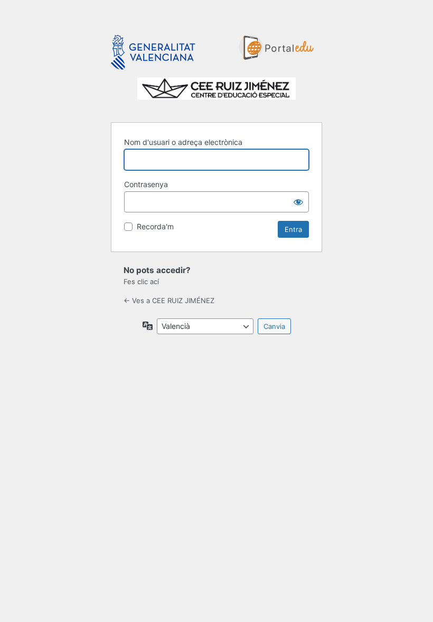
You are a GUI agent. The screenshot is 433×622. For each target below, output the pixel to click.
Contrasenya (146, 184)
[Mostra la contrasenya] (298, 201)
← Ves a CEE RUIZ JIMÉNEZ (169, 300)
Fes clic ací (141, 281)
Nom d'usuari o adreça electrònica (183, 142)
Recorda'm (155, 226)
